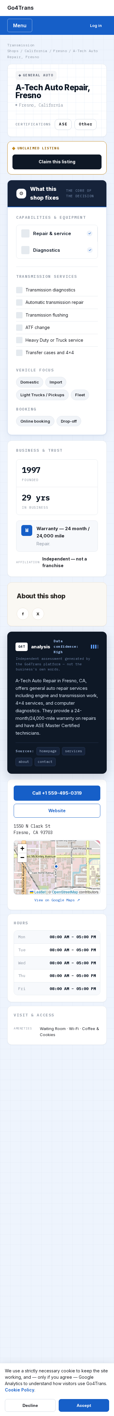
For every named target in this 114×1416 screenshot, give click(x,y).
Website (57, 810)
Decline (30, 1405)
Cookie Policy (19, 1389)
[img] (57, 867)
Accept (84, 1405)
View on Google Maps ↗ (57, 900)
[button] (22, 848)
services (73, 751)
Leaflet (39, 891)
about (24, 762)
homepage (48, 751)
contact (45, 762)
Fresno (60, 50)
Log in (96, 25)
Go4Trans (20, 8)
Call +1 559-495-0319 (57, 793)
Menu (19, 25)
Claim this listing (57, 161)
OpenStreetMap (65, 891)
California (36, 50)
